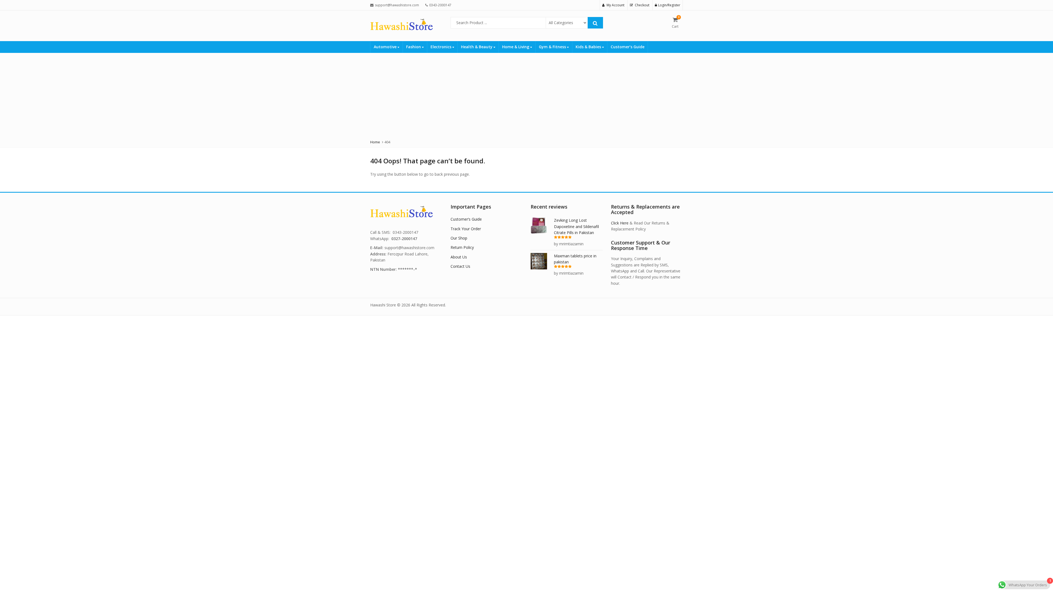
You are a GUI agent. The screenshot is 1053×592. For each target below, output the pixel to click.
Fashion (414, 46)
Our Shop (459, 238)
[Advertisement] (526, 94)
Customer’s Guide (627, 46)
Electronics (441, 46)
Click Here (620, 223)
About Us (459, 257)
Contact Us (460, 266)
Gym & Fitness (553, 46)
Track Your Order (466, 228)
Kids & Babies (589, 46)
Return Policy (462, 247)
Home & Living (516, 46)
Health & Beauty (477, 46)
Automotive (386, 46)
